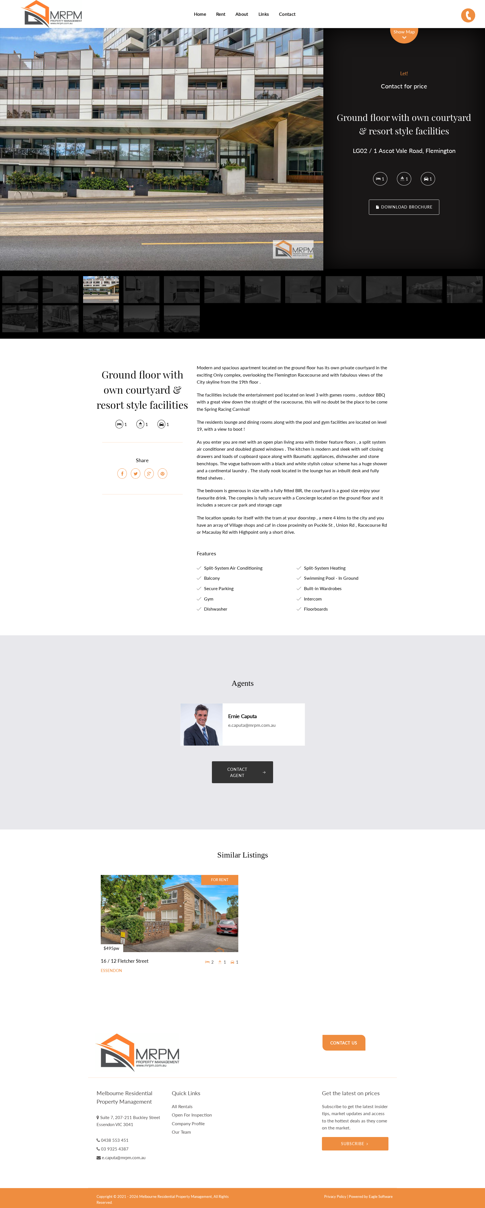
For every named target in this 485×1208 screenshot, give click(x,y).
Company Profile (188, 1123)
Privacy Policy (335, 1196)
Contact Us (343, 1042)
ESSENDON (111, 970)
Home (200, 14)
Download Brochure (406, 207)
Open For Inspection (192, 1114)
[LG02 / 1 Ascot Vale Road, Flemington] (161, 149)
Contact (287, 14)
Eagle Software (381, 1196)
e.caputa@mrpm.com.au (252, 725)
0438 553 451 (115, 1140)
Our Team (181, 1131)
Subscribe (352, 1143)
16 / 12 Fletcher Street (124, 961)
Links (263, 14)
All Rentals (182, 1106)
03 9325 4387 (115, 1148)
